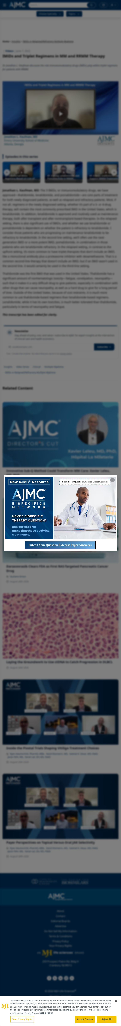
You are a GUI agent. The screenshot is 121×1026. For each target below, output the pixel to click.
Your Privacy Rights (22, 1019)
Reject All (107, 1019)
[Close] (115, 1001)
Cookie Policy (46, 1012)
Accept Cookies (85, 1019)
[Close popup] (112, 480)
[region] (60, 1011)
